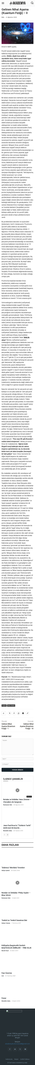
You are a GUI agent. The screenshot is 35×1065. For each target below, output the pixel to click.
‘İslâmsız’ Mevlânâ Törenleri (13, 867)
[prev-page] (4, 834)
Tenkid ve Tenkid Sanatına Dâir (14, 920)
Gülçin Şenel (6, 870)
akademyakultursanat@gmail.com (17, 1044)
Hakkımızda (9, 1059)
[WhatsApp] (19, 713)
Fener (4, 998)
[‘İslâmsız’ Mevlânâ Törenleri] (17, 858)
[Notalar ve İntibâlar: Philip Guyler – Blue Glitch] (17, 883)
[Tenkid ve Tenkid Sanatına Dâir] (17, 910)
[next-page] (7, 834)
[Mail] (15, 1049)
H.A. (3, 17)
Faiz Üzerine (7, 973)
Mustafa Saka (7, 830)
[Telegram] (23, 713)
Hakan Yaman (6, 923)
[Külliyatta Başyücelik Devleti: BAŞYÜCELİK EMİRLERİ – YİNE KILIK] (17, 935)
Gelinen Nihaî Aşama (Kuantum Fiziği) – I (8, 726)
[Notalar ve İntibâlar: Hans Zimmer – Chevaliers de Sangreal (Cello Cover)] (17, 790)
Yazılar (4, 705)
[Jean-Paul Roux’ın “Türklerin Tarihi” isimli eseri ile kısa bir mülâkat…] (17, 816)
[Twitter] (10, 713)
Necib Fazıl (5, 950)
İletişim (16, 1059)
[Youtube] (25, 1049)
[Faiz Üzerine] (17, 963)
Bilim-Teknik (11, 705)
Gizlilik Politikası (25, 1059)
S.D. (3, 976)
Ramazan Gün (7, 805)
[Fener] (17, 988)
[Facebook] (14, 713)
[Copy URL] (27, 713)
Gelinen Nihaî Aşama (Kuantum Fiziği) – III (26, 726)
